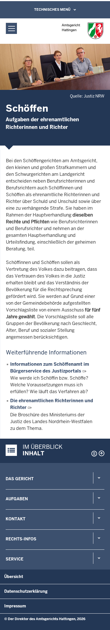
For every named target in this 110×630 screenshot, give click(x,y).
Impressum (15, 606)
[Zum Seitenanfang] (101, 453)
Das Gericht (20, 478)
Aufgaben (17, 498)
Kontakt (15, 518)
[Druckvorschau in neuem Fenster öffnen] (93, 454)
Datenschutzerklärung (26, 591)
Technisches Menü (52, 9)
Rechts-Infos (21, 539)
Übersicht (13, 576)
